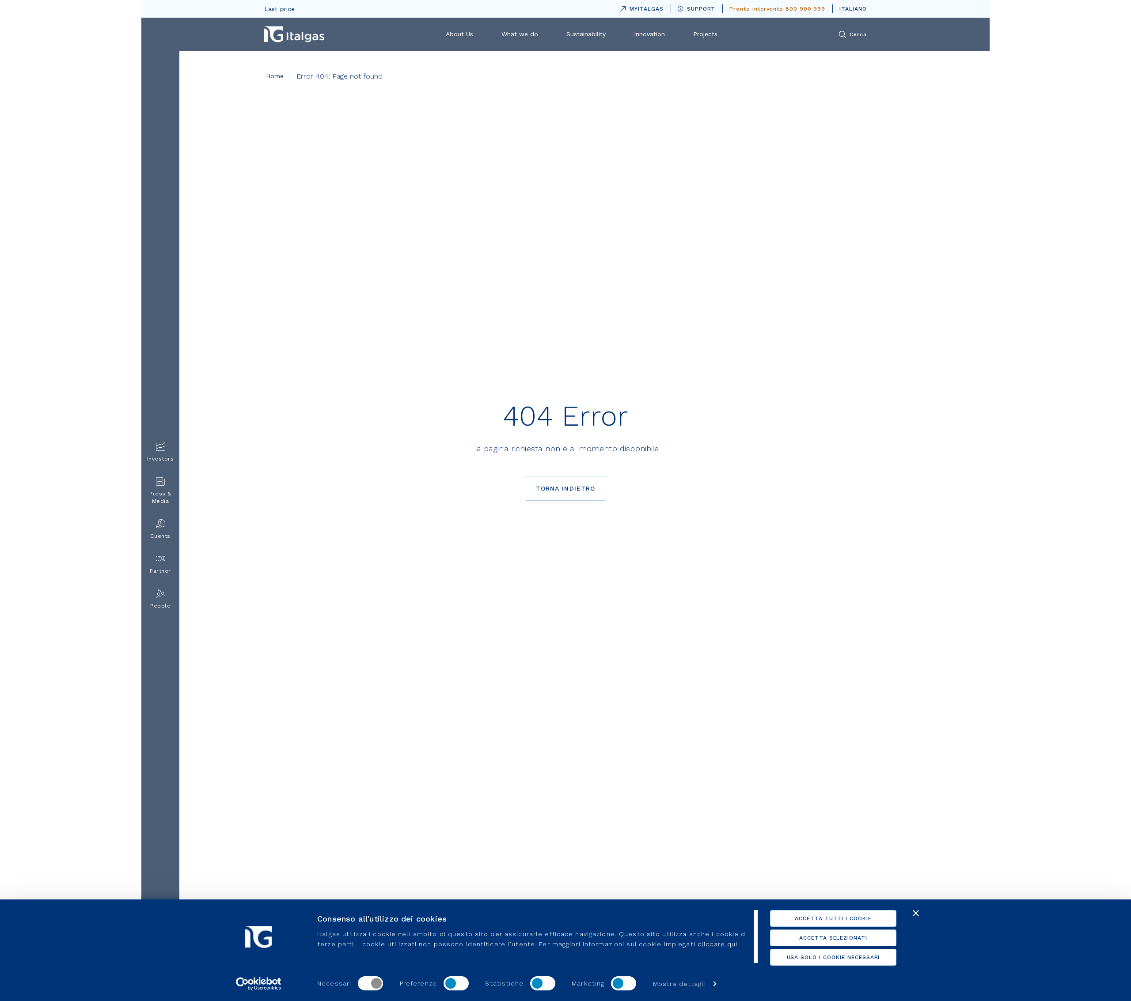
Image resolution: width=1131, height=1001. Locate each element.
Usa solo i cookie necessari (833, 957)
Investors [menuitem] (160, 459)
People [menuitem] (160, 606)
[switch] (456, 983)
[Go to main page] (294, 34)
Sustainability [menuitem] (586, 34)
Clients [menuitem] (160, 536)
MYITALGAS (640, 7)
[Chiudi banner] (916, 913)
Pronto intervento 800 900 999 (777, 9)
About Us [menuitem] (459, 34)
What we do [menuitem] (519, 34)
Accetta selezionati (833, 938)
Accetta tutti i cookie (833, 918)
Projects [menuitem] (705, 34)
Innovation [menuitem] (649, 34)
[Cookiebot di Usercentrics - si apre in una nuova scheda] (258, 983)
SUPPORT (701, 9)
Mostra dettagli (679, 983)
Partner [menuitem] (160, 571)
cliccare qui (717, 944)
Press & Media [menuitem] (160, 497)
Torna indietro (566, 488)
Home (275, 75)
